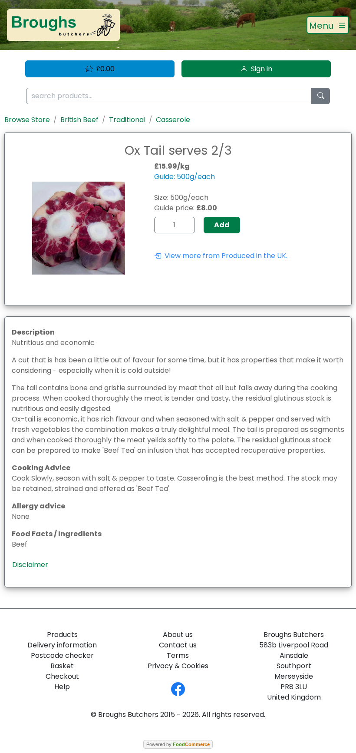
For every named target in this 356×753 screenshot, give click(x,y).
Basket (62, 666)
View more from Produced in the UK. (224, 256)
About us (178, 635)
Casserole (173, 120)
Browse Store (27, 120)
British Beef (79, 120)
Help (62, 687)
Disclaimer (30, 565)
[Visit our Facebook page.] (178, 688)
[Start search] (321, 96)
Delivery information (62, 645)
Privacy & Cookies (178, 666)
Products (62, 635)
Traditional (127, 120)
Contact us (178, 645)
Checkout (62, 676)
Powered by (178, 744)
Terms (178, 655)
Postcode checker (62, 655)
